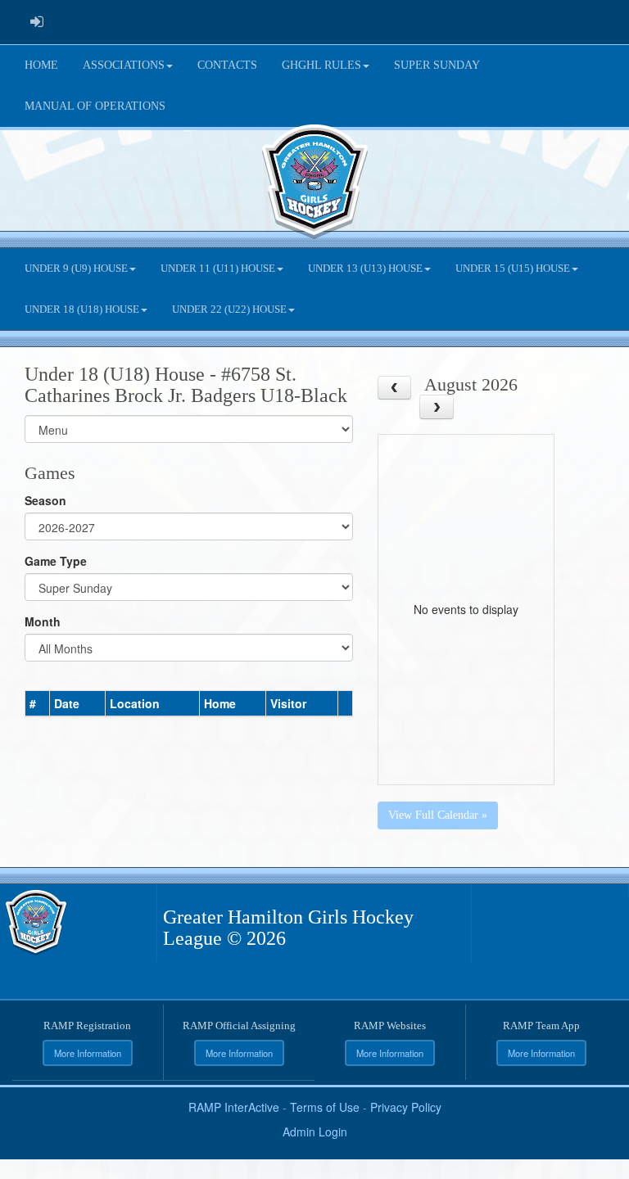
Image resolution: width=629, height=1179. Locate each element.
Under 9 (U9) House (76, 268)
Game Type (56, 561)
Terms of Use (325, 1107)
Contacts (227, 65)
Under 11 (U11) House (218, 268)
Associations (124, 65)
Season (45, 500)
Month (43, 621)
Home (41, 65)
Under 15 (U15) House (512, 268)
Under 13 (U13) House (365, 268)
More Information (87, 1052)
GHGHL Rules (321, 65)
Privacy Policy (405, 1107)
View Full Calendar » (437, 815)
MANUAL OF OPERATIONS (95, 106)
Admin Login (315, 1131)
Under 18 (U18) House (82, 309)
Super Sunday (437, 65)
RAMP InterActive (233, 1107)
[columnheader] (37, 703)
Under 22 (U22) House (229, 309)
